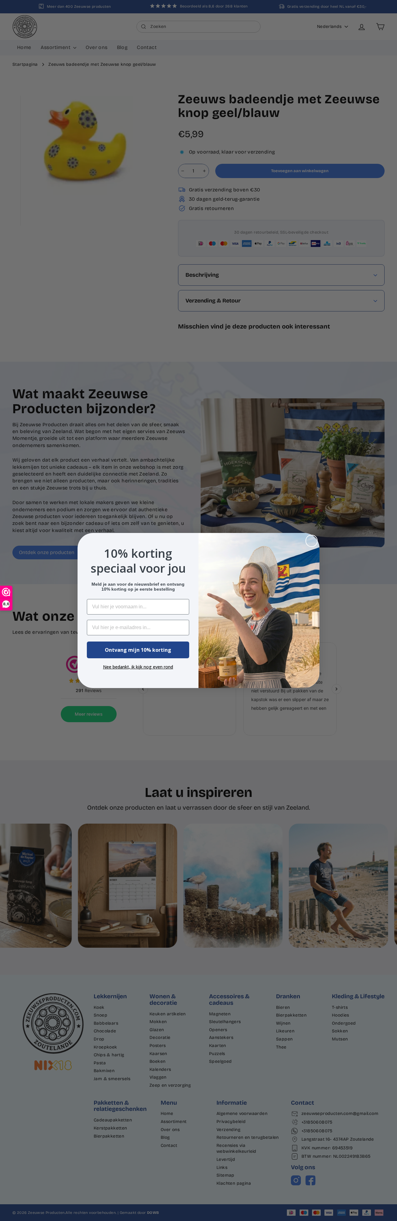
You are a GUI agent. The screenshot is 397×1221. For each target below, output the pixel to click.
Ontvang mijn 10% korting (138, 649)
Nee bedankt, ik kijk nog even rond (138, 667)
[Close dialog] (311, 540)
